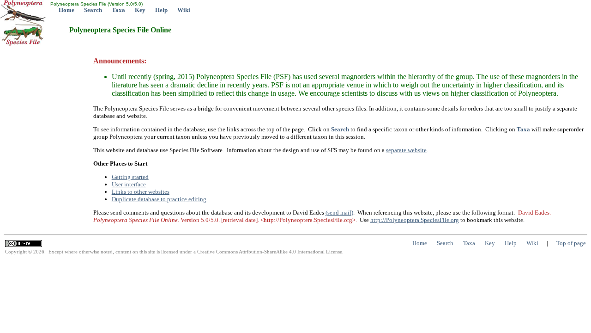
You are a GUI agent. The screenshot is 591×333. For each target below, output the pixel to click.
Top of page (571, 243)
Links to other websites (140, 191)
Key (140, 9)
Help (161, 9)
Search (93, 9)
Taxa (118, 9)
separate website (406, 150)
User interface (129, 184)
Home (66, 9)
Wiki (183, 9)
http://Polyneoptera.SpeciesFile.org (414, 219)
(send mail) (339, 212)
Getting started (130, 176)
